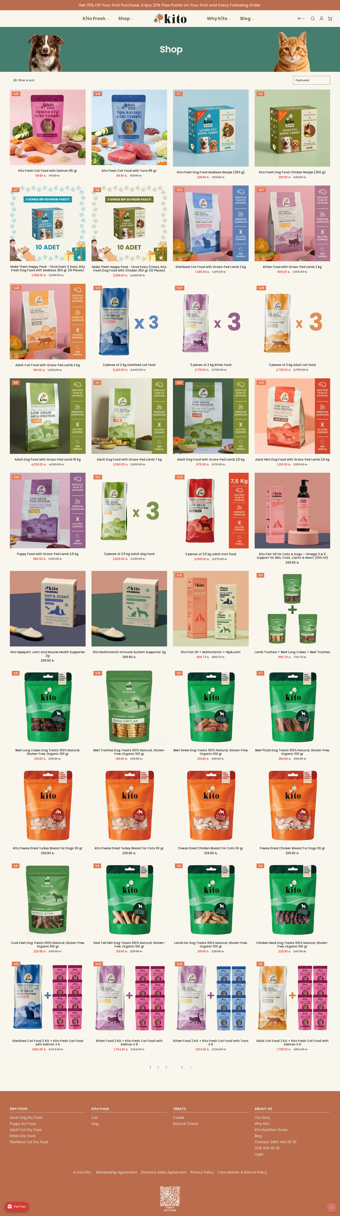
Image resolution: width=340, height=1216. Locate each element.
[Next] (190, 1067)
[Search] (311, 18)
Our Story (262, 1117)
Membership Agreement (116, 1172)
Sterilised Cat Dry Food (29, 1142)
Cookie (178, 1117)
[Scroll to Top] (333, 1195)
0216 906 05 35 (267, 1148)
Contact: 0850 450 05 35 (276, 1142)
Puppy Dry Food (23, 1123)
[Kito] (170, 18)
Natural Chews (185, 1123)
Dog (94, 1123)
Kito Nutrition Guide (271, 1129)
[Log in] (319, 18)
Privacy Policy (202, 1172)
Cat (94, 1117)
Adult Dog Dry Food (26, 1117)
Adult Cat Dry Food (26, 1129)
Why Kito (262, 1123)
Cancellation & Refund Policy (242, 1172)
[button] (301, 18)
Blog (258, 1136)
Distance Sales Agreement (164, 1172)
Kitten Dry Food (22, 1136)
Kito (87, 1172)
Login (259, 1154)
